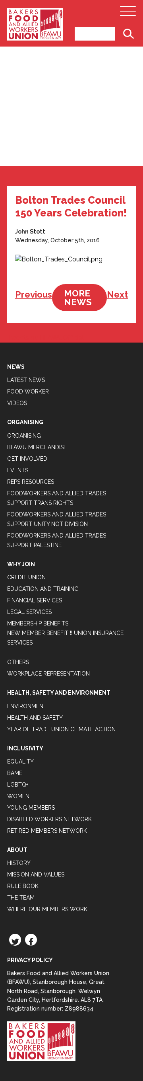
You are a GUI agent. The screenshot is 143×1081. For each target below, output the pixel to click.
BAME (14, 773)
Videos (17, 403)
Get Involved (27, 459)
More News (78, 297)
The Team (21, 897)
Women (18, 796)
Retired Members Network (47, 831)
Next (117, 294)
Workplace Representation (48, 673)
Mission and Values (35, 874)
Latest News (26, 380)
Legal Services (29, 612)
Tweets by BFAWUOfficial (45, 337)
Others (18, 662)
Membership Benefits (37, 623)
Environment (27, 706)
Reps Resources (30, 482)
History (19, 863)
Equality (20, 761)
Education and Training (43, 589)
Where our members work (47, 909)
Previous (33, 294)
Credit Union (26, 577)
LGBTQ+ (17, 784)
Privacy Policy (30, 960)
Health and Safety (35, 718)
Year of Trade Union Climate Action (61, 729)
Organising (24, 435)
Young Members (31, 807)
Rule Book (23, 886)
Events (17, 470)
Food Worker (28, 391)
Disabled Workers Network (49, 819)
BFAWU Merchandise (37, 447)
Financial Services (34, 600)
